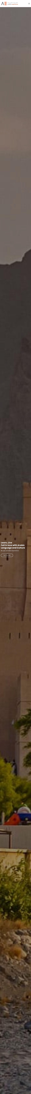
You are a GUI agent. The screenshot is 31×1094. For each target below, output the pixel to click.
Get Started (7, 555)
